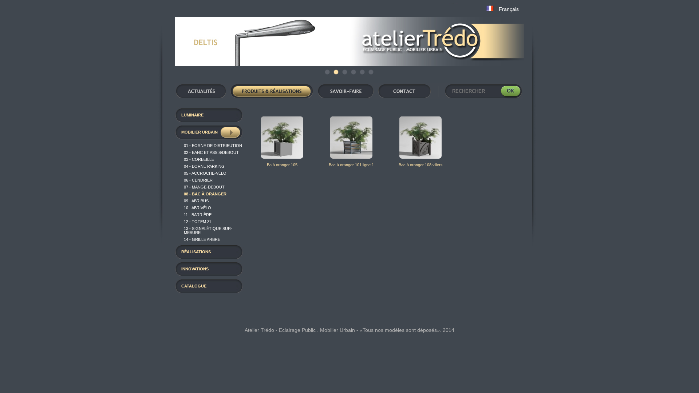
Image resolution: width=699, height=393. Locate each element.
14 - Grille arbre (202, 239)
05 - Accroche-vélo (205, 173)
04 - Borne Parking (204, 166)
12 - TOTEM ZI (197, 221)
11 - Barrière (198, 215)
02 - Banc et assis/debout (211, 152)
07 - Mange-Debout (204, 187)
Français (509, 9)
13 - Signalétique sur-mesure (208, 230)
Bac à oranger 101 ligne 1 (351, 165)
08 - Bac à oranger (205, 194)
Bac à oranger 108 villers (421, 165)
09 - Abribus (196, 201)
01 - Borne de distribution (213, 145)
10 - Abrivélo (197, 208)
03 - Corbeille (199, 159)
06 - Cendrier (198, 180)
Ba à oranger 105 (282, 165)
